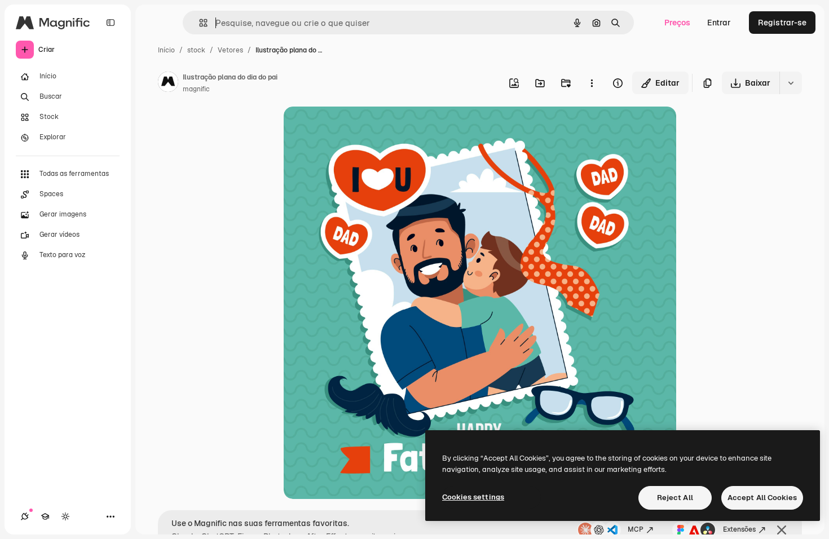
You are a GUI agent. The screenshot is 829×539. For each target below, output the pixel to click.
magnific (196, 89)
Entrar (719, 22)
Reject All (675, 497)
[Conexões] (25, 516)
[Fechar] (781, 530)
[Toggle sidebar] (111, 23)
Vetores (230, 50)
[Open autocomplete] (198, 23)
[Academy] (45, 516)
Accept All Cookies (762, 497)
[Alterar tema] (65, 516)
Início (166, 50)
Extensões (739, 529)
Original (356, 128)
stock (196, 50)
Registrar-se (782, 22)
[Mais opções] (591, 83)
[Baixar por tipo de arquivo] (790, 83)
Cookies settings (473, 497)
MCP (635, 529)
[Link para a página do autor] (168, 83)
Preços (677, 22)
